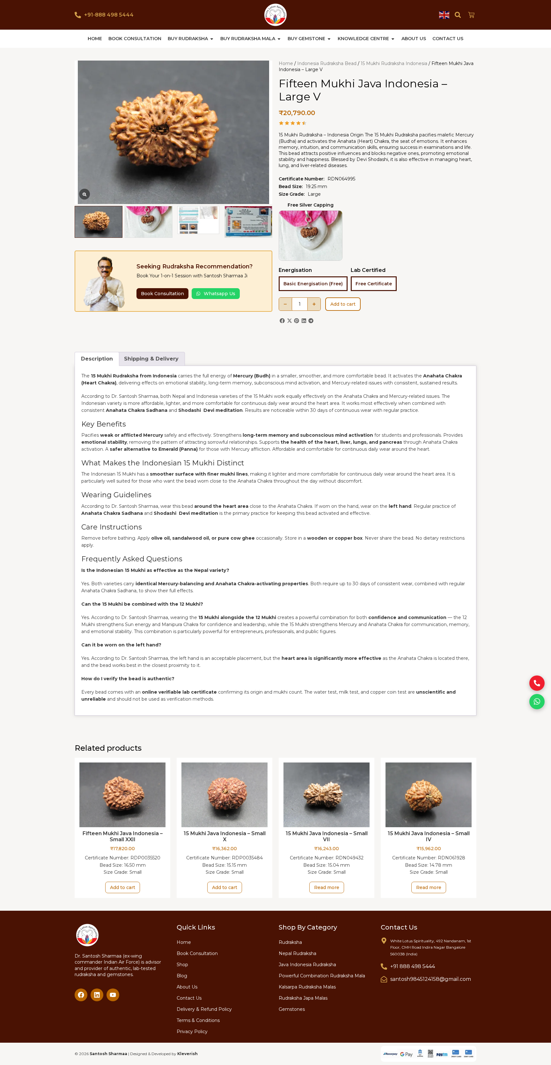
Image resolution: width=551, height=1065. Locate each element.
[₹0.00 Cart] (471, 15)
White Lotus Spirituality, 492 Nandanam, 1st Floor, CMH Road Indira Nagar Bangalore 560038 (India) (430, 947)
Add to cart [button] (122, 887)
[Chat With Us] (537, 701)
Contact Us (189, 998)
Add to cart (343, 304)
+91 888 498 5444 (412, 966)
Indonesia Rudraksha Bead (326, 63)
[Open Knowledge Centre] (393, 38)
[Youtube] (113, 994)
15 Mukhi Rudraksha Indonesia (394, 63)
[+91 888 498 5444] (384, 966)
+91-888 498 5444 (109, 15)
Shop (182, 964)
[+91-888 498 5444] (78, 15)
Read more (326, 887)
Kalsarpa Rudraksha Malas (307, 987)
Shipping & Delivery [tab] (151, 359)
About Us (187, 987)
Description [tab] (97, 359)
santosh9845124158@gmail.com (430, 979)
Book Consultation (197, 953)
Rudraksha (290, 942)
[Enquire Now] (537, 683)
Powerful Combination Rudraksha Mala (322, 976)
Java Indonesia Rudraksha (307, 964)
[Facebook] (81, 994)
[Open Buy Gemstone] (329, 38)
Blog (182, 976)
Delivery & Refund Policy (204, 1009)
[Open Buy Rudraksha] (211, 38)
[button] (457, 15)
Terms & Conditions (198, 1020)
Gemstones (292, 1009)
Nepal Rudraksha (297, 953)
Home (286, 63)
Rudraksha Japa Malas (303, 998)
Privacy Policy (192, 1031)
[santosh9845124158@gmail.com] (384, 979)
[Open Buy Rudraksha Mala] (279, 38)
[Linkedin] (97, 994)
